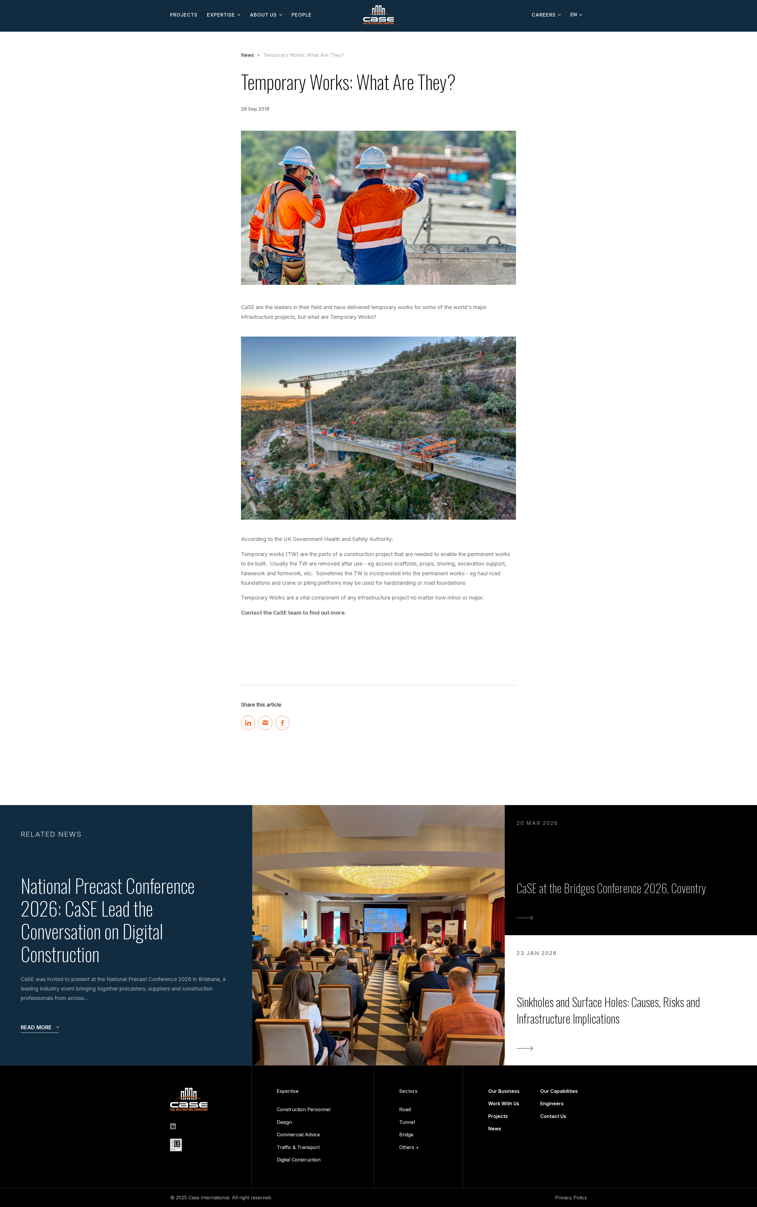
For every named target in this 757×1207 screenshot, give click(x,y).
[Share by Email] (265, 723)
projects (184, 15)
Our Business (504, 1091)
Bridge (406, 1134)
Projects (498, 1116)
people (302, 15)
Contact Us (553, 1116)
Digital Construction (299, 1160)
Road (405, 1109)
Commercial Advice (298, 1134)
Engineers (552, 1103)
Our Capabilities (559, 1091)
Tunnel (407, 1122)
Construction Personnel (303, 1109)
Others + (409, 1147)
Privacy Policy (571, 1197)
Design (284, 1122)
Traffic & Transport (298, 1147)
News (247, 55)
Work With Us (503, 1103)
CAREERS (544, 14)
